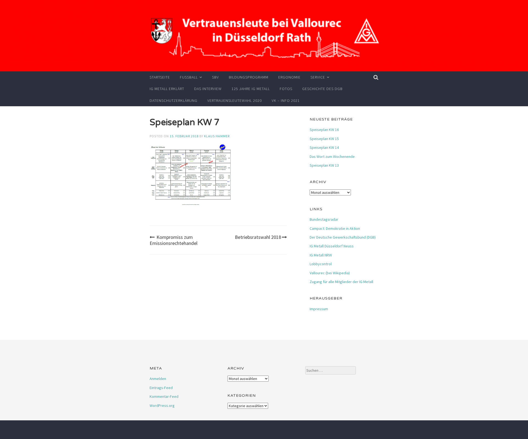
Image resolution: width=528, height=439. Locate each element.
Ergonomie (289, 77)
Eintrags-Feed (161, 387)
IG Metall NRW (321, 255)
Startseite (160, 77)
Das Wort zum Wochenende (332, 156)
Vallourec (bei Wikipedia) (330, 272)
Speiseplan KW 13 (324, 165)
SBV (215, 77)
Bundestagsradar (324, 219)
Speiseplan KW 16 (324, 129)
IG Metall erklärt (167, 88)
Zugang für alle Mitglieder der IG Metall (341, 281)
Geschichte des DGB (322, 88)
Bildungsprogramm (248, 77)
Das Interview (208, 88)
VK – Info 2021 (286, 100)
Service (317, 77)
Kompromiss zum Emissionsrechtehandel (173, 240)
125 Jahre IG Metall (251, 88)
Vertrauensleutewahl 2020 (234, 100)
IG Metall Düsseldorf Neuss (332, 246)
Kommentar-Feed (164, 396)
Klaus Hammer (217, 136)
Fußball (189, 77)
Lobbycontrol (321, 263)
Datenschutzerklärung (173, 100)
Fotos (286, 88)
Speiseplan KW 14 (324, 147)
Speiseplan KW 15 (324, 138)
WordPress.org (162, 405)
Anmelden (158, 378)
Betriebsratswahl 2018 (258, 237)
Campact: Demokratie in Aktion (335, 228)
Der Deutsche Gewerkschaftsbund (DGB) (343, 237)
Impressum (319, 308)
